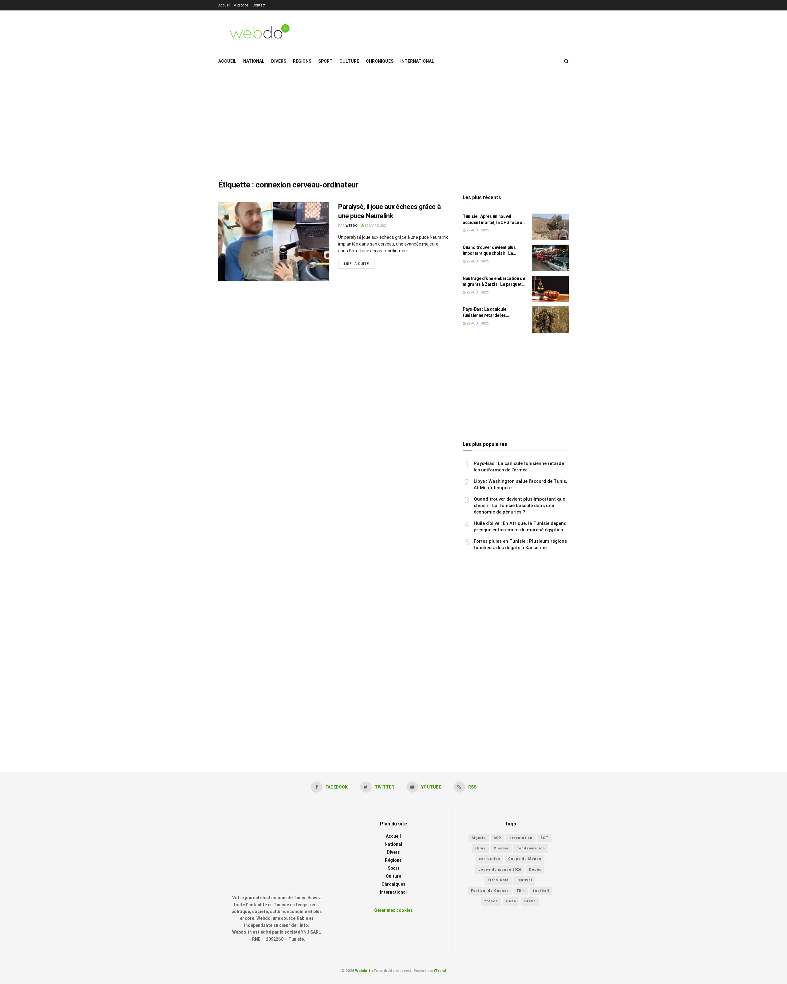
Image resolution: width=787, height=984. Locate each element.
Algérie (479, 838)
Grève (530, 901)
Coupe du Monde (524, 859)
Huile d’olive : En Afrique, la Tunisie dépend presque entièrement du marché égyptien (520, 527)
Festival (524, 880)
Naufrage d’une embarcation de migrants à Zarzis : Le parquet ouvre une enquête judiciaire (494, 282)
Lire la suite (356, 264)
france (491, 901)
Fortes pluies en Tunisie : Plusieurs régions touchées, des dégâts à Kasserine (520, 544)
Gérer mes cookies (393, 910)
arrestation (520, 838)
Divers (278, 61)
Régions (393, 860)
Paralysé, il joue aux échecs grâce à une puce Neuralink (389, 211)
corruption (489, 859)
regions (302, 61)
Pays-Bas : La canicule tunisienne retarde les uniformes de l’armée (484, 312)
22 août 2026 (476, 230)
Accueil (224, 5)
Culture (349, 61)
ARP (497, 838)
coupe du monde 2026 (499, 870)
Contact (259, 5)
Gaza (511, 901)
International (417, 61)
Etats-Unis (498, 880)
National (253, 61)
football (541, 891)
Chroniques (380, 61)
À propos (241, 5)
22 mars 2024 (375, 226)
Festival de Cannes (490, 891)
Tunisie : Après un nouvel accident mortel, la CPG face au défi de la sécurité (493, 220)
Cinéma (501, 848)
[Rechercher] (566, 61)
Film (521, 891)
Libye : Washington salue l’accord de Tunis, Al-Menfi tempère (520, 484)
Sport (325, 61)
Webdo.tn (364, 971)
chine (480, 848)
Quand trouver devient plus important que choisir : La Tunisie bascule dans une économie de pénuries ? (489, 251)
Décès (535, 870)
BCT (544, 838)
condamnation (530, 848)
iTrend (440, 971)
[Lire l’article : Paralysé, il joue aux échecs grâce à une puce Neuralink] (273, 241)
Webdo (352, 226)
